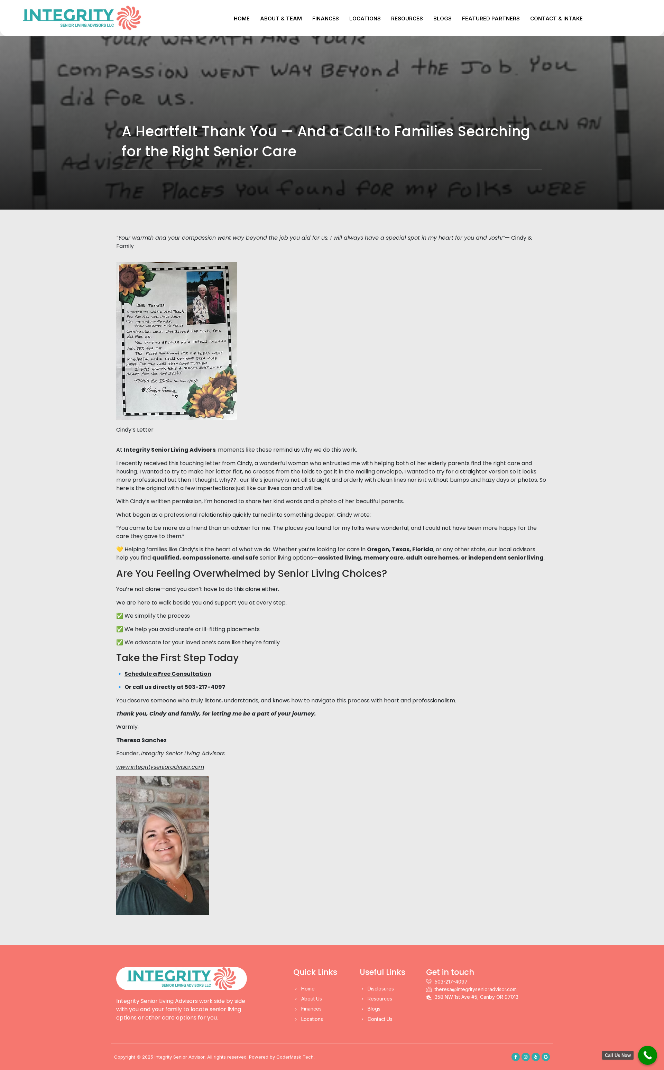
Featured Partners (491, 18)
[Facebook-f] (515, 1057)
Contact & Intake (556, 18)
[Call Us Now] (647, 1055)
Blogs (442, 18)
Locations (365, 18)
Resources (407, 18)
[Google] (546, 1057)
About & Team (281, 18)
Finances (325, 18)
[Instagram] (526, 1057)
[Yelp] (536, 1057)
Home (242, 18)
